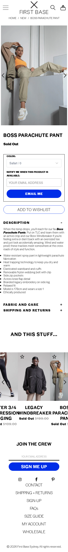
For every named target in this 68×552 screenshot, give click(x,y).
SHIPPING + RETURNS (34, 492)
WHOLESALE (34, 531)
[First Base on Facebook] (36, 479)
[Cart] (63, 8)
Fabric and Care (21, 304)
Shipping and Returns (27, 310)
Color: (11, 156)
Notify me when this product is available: (27, 173)
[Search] (52, 7)
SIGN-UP (34, 500)
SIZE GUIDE (34, 516)
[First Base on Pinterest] (53, 479)
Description (16, 222)
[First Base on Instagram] (19, 479)
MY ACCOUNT (34, 524)
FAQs (34, 508)
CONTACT (34, 485)
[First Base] (34, 7)
